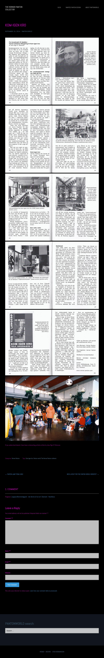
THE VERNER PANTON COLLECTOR (13, 8)
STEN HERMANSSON (58, 652)
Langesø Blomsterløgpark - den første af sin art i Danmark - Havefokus (33, 497)
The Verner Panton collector (48, 458)
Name (7, 551)
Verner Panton (16, 458)
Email (7, 562)
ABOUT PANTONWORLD (92, 7)
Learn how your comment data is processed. (43, 591)
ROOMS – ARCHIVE (45, 652)
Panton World (27, 31)
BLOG (59, 7)
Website (7, 573)
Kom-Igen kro (29, 458)
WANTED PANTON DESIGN (73, 7)
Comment (8, 518)
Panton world (37, 458)
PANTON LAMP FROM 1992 (14, 474)
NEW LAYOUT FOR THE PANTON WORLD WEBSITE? (83, 474)
